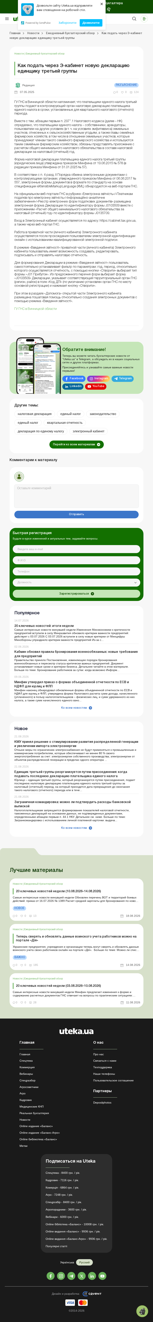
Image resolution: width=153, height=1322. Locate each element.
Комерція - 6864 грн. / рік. (62, 1187)
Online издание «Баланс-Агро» (40, 1132)
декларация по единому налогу (41, 431)
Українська (67, 1262)
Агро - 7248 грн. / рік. (59, 1194)
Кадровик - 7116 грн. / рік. (62, 1180)
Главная (25, 1054)
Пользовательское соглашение (113, 1080)
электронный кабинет (88, 431)
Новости (19, 53)
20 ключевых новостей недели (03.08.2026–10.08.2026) (58, 986)
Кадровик (26, 1100)
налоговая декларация (35, 414)
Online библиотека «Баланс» (38, 1139)
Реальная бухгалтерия (34, 1113)
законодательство (103, 414)
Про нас (98, 1054)
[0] (142, 1311)
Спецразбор (27, 1080)
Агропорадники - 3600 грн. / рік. (66, 1209)
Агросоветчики (29, 1087)
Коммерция (27, 1067)
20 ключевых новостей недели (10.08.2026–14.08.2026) (58, 891)
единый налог (70, 414)
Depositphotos (102, 1102)
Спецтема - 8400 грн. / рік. (63, 1172)
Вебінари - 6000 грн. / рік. (62, 1216)
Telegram (125, 378)
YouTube (98, 386)
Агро (23, 1093)
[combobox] (76, 583)
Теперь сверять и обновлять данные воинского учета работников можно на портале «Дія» (76, 938)
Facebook (76, 378)
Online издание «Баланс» (36, 1126)
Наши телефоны (104, 1073)
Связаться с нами (104, 1060)
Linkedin (75, 386)
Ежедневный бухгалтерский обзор (45, 53)
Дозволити (91, 23)
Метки (23, 1145)
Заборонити (67, 23)
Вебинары (26, 1073)
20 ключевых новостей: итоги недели (44, 626)
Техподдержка (102, 1067)
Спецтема (26, 1060)
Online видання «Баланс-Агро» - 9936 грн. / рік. (76, 1238)
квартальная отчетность (64, 422)
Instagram (101, 378)
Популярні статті (56, 1246)
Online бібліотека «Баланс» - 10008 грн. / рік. (75, 1224)
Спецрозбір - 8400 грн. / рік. (64, 1202)
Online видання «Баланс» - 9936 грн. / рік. (73, 1231)
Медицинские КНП (32, 1106)
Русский (84, 1262)
